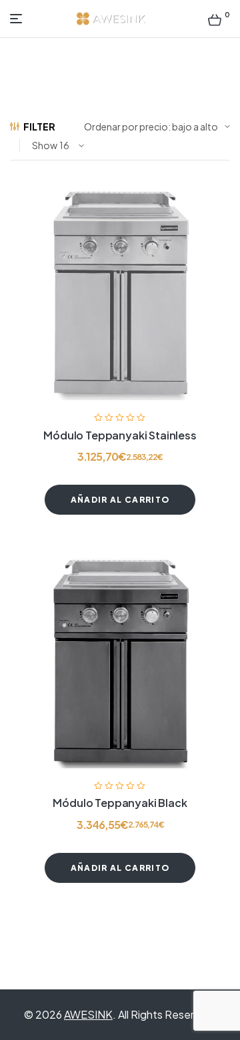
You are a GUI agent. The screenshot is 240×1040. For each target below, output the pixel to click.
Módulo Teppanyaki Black (120, 803)
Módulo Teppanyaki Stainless (120, 435)
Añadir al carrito (120, 500)
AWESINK (88, 1014)
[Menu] (19, 18)
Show (44, 145)
